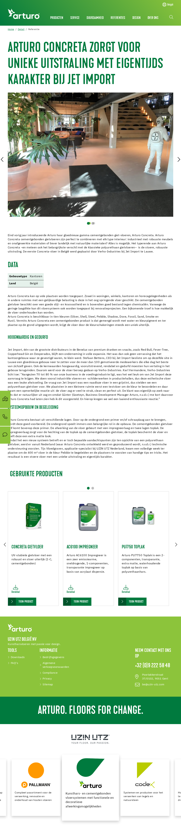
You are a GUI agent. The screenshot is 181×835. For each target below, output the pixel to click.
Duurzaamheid (95, 18)
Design (136, 18)
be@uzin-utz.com (153, 684)
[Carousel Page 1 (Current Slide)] (88, 223)
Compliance (50, 673)
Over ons (153, 18)
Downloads (18, 657)
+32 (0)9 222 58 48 (152, 666)
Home (11, 29)
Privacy (47, 678)
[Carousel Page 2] (92, 223)
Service (75, 18)
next (176, 544)
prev (5, 544)
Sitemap (48, 684)
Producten (56, 18)
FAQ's (14, 663)
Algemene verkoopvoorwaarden (56, 665)
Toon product (26, 601)
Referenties (118, 18)
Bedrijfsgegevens (53, 657)
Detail (21, 29)
